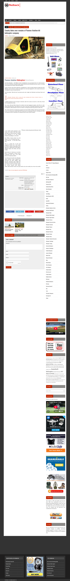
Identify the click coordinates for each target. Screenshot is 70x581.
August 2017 (48, 148)
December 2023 (49, 117)
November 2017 (49, 146)
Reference (31, 20)
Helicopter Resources (49, 231)
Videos (39, 20)
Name (7, 251)
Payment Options (8, 563)
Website (7, 257)
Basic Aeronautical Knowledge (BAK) (51, 174)
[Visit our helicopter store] (54, 76)
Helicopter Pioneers (49, 227)
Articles (9, 20)
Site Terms (7, 568)
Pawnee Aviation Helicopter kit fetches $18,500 (9, 230)
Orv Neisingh (55, 375)
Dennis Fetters (56, 362)
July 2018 (48, 135)
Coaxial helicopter (49, 362)
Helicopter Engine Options (50, 217)
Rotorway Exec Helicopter (54, 378)
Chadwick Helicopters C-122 (51, 53)
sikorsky (60, 379)
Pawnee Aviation (12, 35)
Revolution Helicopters (49, 281)
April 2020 (48, 120)
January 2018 (48, 143)
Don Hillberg (48, 193)
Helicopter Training (49, 243)
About (6, 0)
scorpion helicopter (55, 379)
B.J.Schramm (49, 359)
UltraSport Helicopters (49, 293)
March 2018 (48, 140)
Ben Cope (47, 177)
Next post (28, 215)
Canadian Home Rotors (49, 186)
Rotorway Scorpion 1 (49, 286)
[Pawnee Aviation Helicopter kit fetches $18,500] (9, 226)
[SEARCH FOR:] (59, 22)
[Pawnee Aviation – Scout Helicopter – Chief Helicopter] (19, 226)
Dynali (47, 198)
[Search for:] (55, 391)
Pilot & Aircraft (48, 272)
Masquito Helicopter (49, 257)
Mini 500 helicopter (51, 375)
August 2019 (48, 125)
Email (7, 254)
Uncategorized (48, 295)
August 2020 (48, 118)
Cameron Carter (48, 184)
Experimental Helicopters (50, 203)
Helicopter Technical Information (51, 239)
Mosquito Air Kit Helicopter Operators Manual (54, 50)
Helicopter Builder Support (50, 215)
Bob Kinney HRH (48, 182)
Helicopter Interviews (49, 224)
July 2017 (48, 150)
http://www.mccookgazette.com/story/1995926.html (18, 170)
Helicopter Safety (49, 236)
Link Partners (8, 575)
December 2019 (49, 123)
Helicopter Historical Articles (50, 222)
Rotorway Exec (48, 378)
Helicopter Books (48, 212)
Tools (36, 20)
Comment (7, 243)
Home (6, 20)
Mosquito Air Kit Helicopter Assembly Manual (54, 49)
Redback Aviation (48, 276)
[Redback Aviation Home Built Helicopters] (14, 5)
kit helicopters (56, 373)
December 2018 (49, 130)
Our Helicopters (48, 267)
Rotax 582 (59, 376)
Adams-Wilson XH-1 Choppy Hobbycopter (52, 163)
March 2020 (48, 121)
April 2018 (48, 139)
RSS (46, 288)
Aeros (47, 165)
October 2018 (48, 133)
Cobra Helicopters (49, 189)
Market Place (24, 20)
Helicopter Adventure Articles (50, 208)
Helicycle (50, 369)
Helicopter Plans (48, 229)
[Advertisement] (45, 10)
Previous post (21, 215)
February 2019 (48, 129)
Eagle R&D (47, 201)
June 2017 (48, 151)
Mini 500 (47, 375)
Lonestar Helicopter (49, 253)
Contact (12, 0)
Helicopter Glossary (49, 220)
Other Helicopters (49, 265)
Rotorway (47, 284)
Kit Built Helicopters (49, 250)
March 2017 (48, 155)
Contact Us (7, 570)
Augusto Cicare (48, 172)
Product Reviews (48, 274)
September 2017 (49, 147)
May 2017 (48, 152)
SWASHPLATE (48, 382)
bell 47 (53, 359)
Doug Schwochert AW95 (50, 196)
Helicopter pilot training (51, 367)
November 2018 (49, 131)
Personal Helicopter (61, 375)
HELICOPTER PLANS (57, 367)
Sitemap (16, 0)
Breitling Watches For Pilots (51, 48)
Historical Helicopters (17, 27)
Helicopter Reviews (49, 234)
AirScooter (47, 167)
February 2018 (48, 142)
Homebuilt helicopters (57, 371)
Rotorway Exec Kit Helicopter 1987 (52, 51)
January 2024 (48, 116)
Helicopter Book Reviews (50, 210)
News (47, 260)
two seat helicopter (53, 382)
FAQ (9, 0)
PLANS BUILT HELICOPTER (53, 376)
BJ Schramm (59, 359)
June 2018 (48, 137)
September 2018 (49, 134)
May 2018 (48, 138)
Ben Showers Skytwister (50, 179)
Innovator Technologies (49, 248)
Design (15, 20)
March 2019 (48, 127)
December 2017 (49, 144)
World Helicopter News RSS (10, 561)
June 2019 (48, 126)
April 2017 (48, 153)
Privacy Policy (8, 566)
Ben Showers (56, 359)
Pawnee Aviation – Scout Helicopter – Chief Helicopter (19, 230)
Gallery (19, 20)
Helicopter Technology (49, 241)
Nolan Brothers (48, 262)
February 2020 (48, 122)
